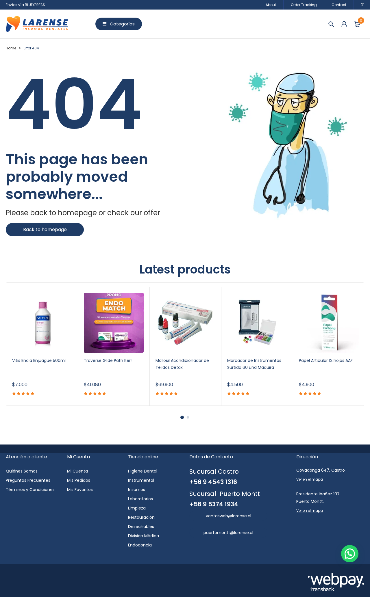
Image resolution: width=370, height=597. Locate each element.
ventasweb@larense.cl (228, 516)
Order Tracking (304, 4)
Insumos (136, 489)
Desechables (141, 526)
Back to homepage (45, 229)
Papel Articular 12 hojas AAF (326, 360)
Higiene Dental (142, 471)
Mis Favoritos (80, 489)
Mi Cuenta (77, 471)
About (271, 4)
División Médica (143, 536)
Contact (339, 4)
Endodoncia (140, 545)
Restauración (141, 517)
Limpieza (137, 508)
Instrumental (141, 480)
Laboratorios (140, 499)
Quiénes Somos (22, 471)
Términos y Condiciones (30, 489)
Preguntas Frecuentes (28, 480)
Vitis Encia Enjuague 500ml (39, 360)
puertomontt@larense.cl (228, 532)
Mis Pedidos (78, 480)
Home (11, 48)
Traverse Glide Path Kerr (108, 360)
